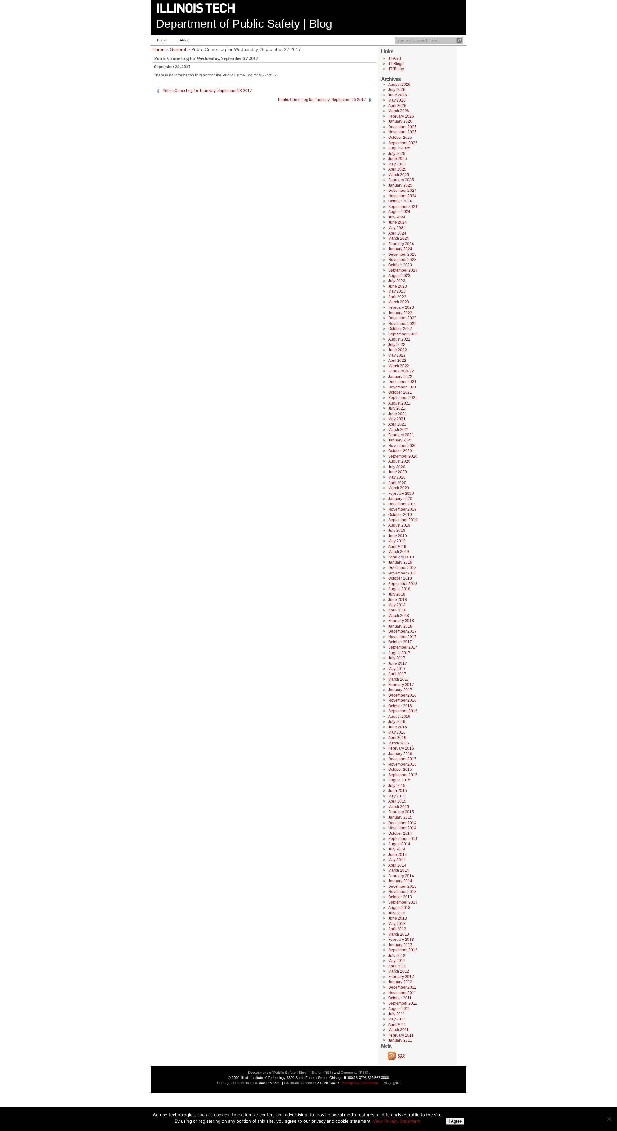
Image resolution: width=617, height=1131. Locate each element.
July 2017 (396, 658)
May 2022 (397, 355)
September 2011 (402, 1003)
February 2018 (401, 621)
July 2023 (396, 281)
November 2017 (402, 637)
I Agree (455, 1121)
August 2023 (399, 275)
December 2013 (402, 886)
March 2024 (398, 238)
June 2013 (397, 918)
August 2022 (399, 339)
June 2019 (397, 536)
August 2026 (399, 84)
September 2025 (402, 143)
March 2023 (398, 302)
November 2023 (402, 259)
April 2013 (397, 929)
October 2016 (400, 706)
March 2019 (398, 551)
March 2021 (398, 429)
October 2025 (400, 137)
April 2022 (397, 360)
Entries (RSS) (322, 1072)
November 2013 (402, 891)
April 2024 (397, 233)
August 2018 (399, 589)
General (178, 49)
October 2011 (400, 998)
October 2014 (400, 833)
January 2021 (400, 440)
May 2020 (397, 477)
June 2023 (397, 286)
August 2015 (399, 780)
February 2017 (401, 684)
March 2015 (398, 807)
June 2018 (397, 599)
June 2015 (397, 790)
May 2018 (397, 605)
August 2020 (399, 461)
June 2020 (397, 472)
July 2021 (396, 408)
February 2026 (401, 116)
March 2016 (398, 743)
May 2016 (397, 732)
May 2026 (397, 100)
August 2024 (399, 211)
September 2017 (402, 647)
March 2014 (398, 870)
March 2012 (398, 971)
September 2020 (402, 456)
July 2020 (396, 467)
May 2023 (397, 291)
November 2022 (402, 323)
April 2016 (397, 737)
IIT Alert (394, 58)
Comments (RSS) (354, 1072)
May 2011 (396, 1019)
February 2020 (401, 493)
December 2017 (402, 631)
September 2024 (402, 206)
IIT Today (396, 69)
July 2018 (396, 594)
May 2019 (397, 541)
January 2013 (400, 945)
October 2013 (400, 897)
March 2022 (398, 366)
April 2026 (397, 105)
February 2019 (401, 557)
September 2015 (402, 775)
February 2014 (401, 876)
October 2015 (400, 769)
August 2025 (399, 148)
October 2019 (400, 514)
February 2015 (401, 812)
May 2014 (397, 860)
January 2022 (400, 376)
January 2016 (400, 754)
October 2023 (400, 265)
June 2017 (397, 663)
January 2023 (400, 313)
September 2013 (402, 902)
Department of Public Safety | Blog (244, 23)
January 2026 (400, 121)
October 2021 (400, 392)
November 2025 (402, 132)
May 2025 (397, 164)
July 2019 (396, 530)
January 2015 (400, 817)
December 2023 (402, 254)
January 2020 (400, 498)
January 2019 (400, 562)
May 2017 (397, 668)
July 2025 (396, 153)
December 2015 (402, 759)
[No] (609, 1119)
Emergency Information (360, 1083)
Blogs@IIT (392, 1083)
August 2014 (399, 844)
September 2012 (402, 950)
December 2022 (402, 318)
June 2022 (397, 350)
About (184, 40)
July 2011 (396, 1014)
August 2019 (399, 525)
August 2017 (399, 653)
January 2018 (400, 626)
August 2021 (399, 403)
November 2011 (402, 993)
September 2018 (402, 584)
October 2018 (400, 578)
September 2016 (402, 711)
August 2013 (399, 907)
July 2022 (396, 345)
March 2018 (398, 615)
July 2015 (396, 785)
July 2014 (396, 849)
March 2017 (398, 679)
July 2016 (396, 721)
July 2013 (396, 913)
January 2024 (400, 249)
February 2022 (401, 371)
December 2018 (402, 568)
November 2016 (402, 700)
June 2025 (397, 158)
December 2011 (402, 987)
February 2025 (401, 180)
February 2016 (401, 748)
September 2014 (402, 838)
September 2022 (402, 334)
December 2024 (402, 190)
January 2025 (400, 185)
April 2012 (397, 966)
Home (161, 40)
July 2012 (396, 955)
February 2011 (401, 1035)
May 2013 (397, 924)
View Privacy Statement (397, 1121)
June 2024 (397, 222)
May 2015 (397, 796)
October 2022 (400, 328)
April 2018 (397, 610)
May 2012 (397, 960)
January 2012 (400, 982)
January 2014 (400, 881)
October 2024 (400, 201)
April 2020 (397, 483)
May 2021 (397, 419)
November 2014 (402, 828)
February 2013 (401, 939)
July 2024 (396, 217)
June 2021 (397, 414)
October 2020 (400, 451)
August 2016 (399, 716)
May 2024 (397, 228)
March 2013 (398, 934)
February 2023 (401, 307)
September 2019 (402, 520)
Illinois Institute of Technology (200, 8)
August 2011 (399, 1008)
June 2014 (397, 854)
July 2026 (396, 89)
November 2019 (402, 509)
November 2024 (402, 196)
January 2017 (400, 690)
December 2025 (402, 127)
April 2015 (397, 801)
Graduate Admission (300, 1083)
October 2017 (400, 642)
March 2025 (398, 175)
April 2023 (397, 297)
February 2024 (401, 244)
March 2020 (398, 488)
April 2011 (397, 1024)
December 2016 (402, 695)
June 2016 (397, 727)
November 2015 (402, 764)
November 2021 (402, 387)
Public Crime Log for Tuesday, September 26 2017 (322, 99)
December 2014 (402, 823)
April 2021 (397, 424)
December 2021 (402, 381)
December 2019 (402, 504)
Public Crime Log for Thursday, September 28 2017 (207, 90)
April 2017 (397, 674)
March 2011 (398, 1030)
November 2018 (402, 573)
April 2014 (397, 865)
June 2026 (397, 95)
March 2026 (398, 111)
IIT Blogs (395, 63)
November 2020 (402, 445)
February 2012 (401, 977)
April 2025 (397, 169)
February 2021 (401, 435)
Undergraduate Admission (237, 1083)
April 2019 (397, 546)
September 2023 (402, 270)
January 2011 (400, 1040)
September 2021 (402, 398)
